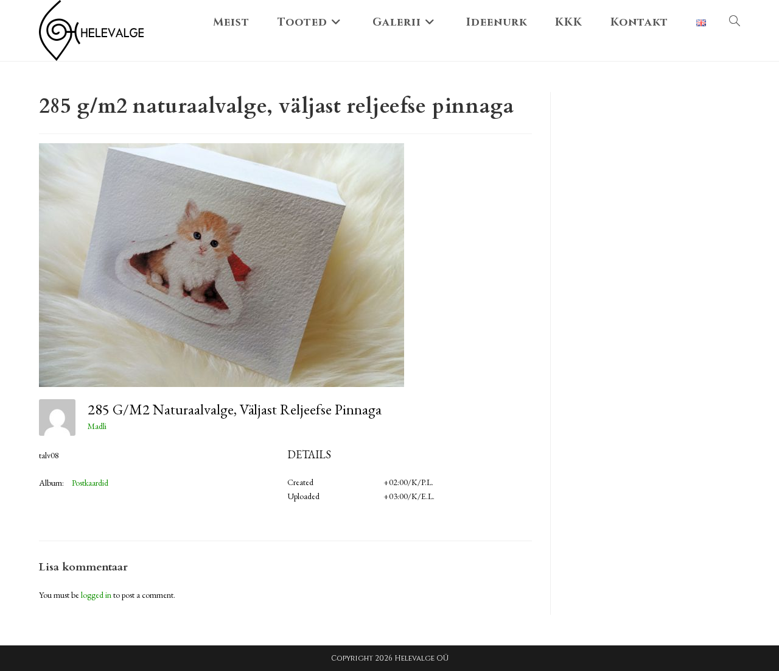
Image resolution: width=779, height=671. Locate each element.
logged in (96, 594)
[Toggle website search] (734, 22)
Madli (97, 426)
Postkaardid (90, 482)
